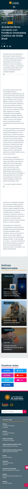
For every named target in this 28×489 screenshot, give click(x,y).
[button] (26, 467)
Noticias (6, 13)
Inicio (2, 13)
